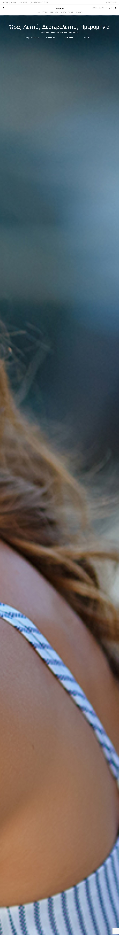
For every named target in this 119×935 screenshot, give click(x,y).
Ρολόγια (87, 38)
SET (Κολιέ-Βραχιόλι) (32, 38)
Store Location (112, 2)
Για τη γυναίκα (50, 38)
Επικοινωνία (23, 2)
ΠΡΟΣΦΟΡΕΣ (69, 38)
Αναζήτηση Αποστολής (9, 2)
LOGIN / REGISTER (98, 8)
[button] (114, 8)
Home (42, 32)
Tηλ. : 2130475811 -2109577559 (39, 2)
